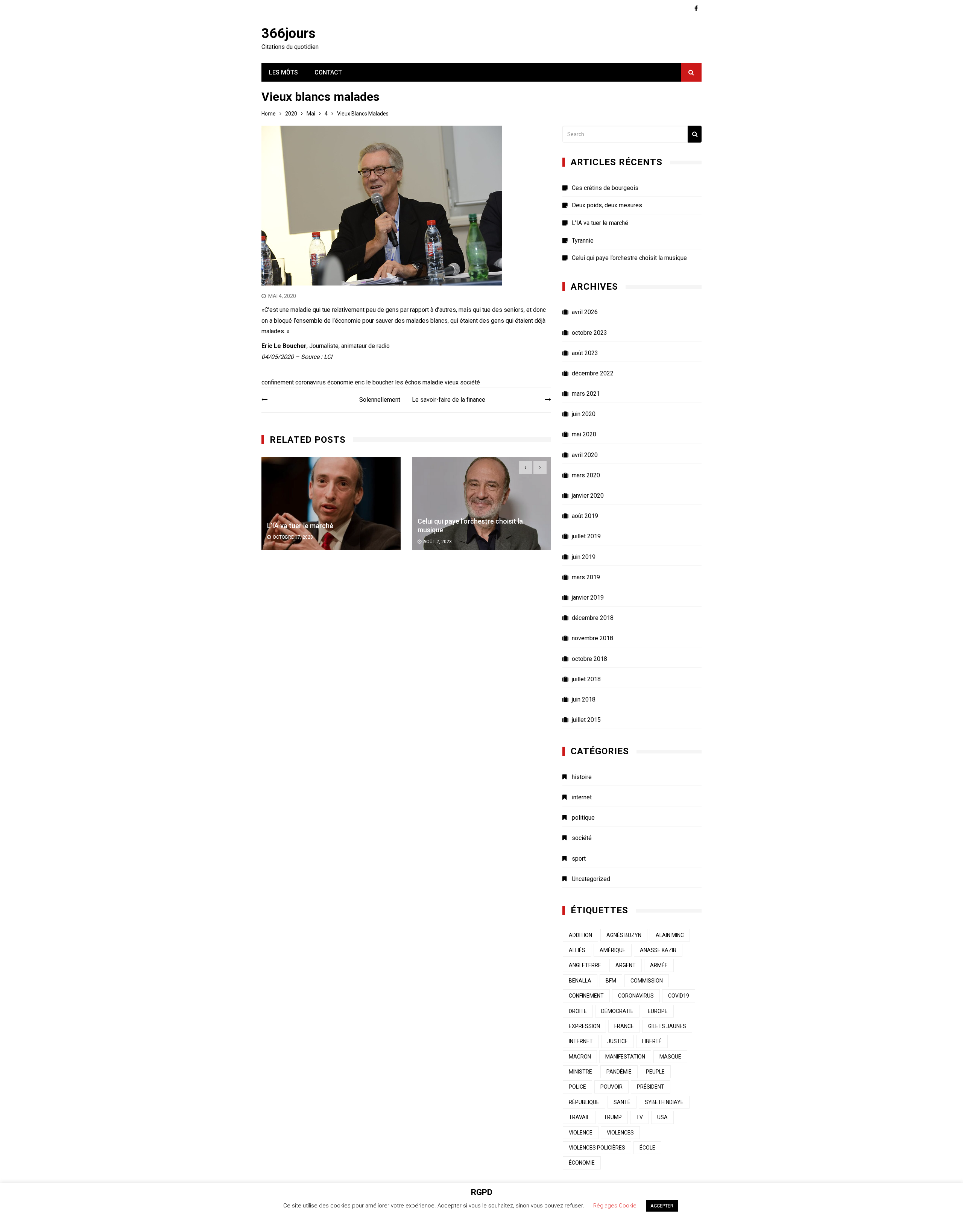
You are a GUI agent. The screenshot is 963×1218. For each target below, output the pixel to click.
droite (578, 1011)
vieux (452, 382)
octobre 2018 (589, 658)
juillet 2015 (586, 719)
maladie (432, 382)
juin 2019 (583, 556)
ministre (580, 1072)
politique (583, 817)
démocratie (617, 1011)
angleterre (585, 965)
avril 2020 (585, 455)
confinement (277, 382)
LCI (328, 356)
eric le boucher (374, 382)
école (647, 1148)
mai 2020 (584, 434)
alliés (577, 950)
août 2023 (585, 353)
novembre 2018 (592, 638)
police (577, 1087)
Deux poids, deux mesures (607, 205)
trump (613, 1117)
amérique (613, 950)
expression (584, 1026)
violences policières (597, 1148)
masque (670, 1057)
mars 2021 (586, 393)
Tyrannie (583, 240)
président (650, 1087)
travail (579, 1117)
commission (646, 981)
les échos (408, 382)
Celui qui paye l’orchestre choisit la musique (629, 257)
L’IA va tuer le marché (600, 222)
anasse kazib (658, 950)
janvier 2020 (588, 495)
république (584, 1102)
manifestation (625, 1057)
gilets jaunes (667, 1026)
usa (662, 1117)
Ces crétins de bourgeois (605, 187)
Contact (328, 72)
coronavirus (310, 382)
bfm (611, 981)
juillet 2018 (586, 679)
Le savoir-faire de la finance (448, 399)
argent (625, 965)
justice (617, 1041)
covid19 (678, 996)
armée (659, 965)
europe (658, 1011)
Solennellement (379, 399)
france (624, 1026)
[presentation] (525, 467)
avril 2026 (585, 312)
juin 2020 (583, 414)
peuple (655, 1072)
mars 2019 (586, 577)
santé (622, 1102)
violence (580, 1133)
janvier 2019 (588, 597)
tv (639, 1117)
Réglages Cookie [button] (614, 1205)
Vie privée (433, 526)
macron (580, 1057)
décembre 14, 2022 (444, 537)
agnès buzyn (623, 935)
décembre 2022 (593, 373)
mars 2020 (586, 475)
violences (620, 1133)
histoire (582, 777)
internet (582, 797)
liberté (652, 1041)
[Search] (695, 134)
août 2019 (585, 515)
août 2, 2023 (287, 541)
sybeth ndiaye (664, 1102)
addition (580, 935)
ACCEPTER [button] (661, 1206)
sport (579, 858)
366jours (288, 33)
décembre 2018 (593, 617)
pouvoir (611, 1087)
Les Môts (283, 72)
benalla (580, 981)
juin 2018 (583, 699)
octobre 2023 (589, 332)
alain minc (670, 935)
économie (340, 382)
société (470, 382)
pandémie (619, 1072)
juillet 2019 (586, 536)
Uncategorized (591, 878)
